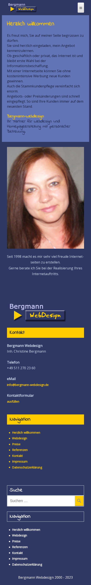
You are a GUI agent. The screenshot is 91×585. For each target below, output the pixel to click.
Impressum (20, 461)
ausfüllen (13, 401)
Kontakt (17, 456)
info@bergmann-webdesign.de (28, 385)
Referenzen (20, 450)
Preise (16, 444)
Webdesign (19, 438)
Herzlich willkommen (26, 432)
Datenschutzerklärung (27, 467)
